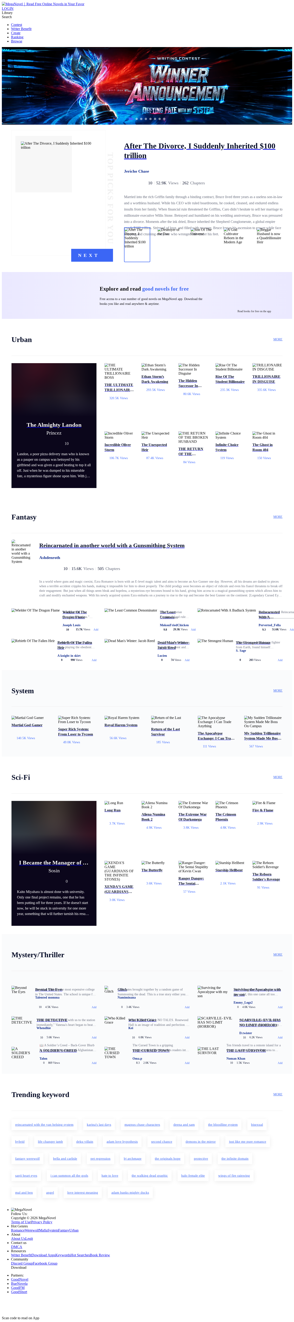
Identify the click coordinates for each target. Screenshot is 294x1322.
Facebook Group (45, 1263)
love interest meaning (82, 1192)
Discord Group (22, 1263)
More (278, 339)
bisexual (257, 1124)
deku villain (84, 1141)
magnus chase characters (142, 1124)
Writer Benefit (21, 29)
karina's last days (99, 1124)
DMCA (16, 1247)
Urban (74, 1230)
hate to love (110, 1175)
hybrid (20, 1141)
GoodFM (18, 1288)
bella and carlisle (65, 1158)
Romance (18, 1230)
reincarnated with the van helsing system (44, 1124)
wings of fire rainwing (234, 1175)
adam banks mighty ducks (130, 1192)
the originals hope (168, 1158)
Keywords (63, 1255)
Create (15, 33)
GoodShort (19, 1292)
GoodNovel (19, 1279)
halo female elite (193, 1175)
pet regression (100, 1158)
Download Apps (43, 1255)
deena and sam (184, 1124)
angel (50, 1192)
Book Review (100, 1255)
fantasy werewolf (27, 1158)
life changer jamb (50, 1141)
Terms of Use (21, 1222)
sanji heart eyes (26, 1175)
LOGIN (8, 9)
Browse (16, 41)
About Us (18, 1239)
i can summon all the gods (69, 1175)
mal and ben (24, 1192)
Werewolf (32, 1230)
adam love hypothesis (122, 1141)
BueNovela (19, 1284)
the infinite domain (235, 1158)
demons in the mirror (201, 1141)
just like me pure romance (247, 1141)
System (53, 1230)
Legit (29, 1239)
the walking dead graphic (150, 1175)
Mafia (43, 1230)
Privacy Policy (41, 1222)
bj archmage (132, 1158)
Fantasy (63, 1230)
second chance (161, 1141)
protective (201, 1158)
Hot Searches (80, 1255)
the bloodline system (223, 1124)
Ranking (17, 37)
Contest (16, 25)
